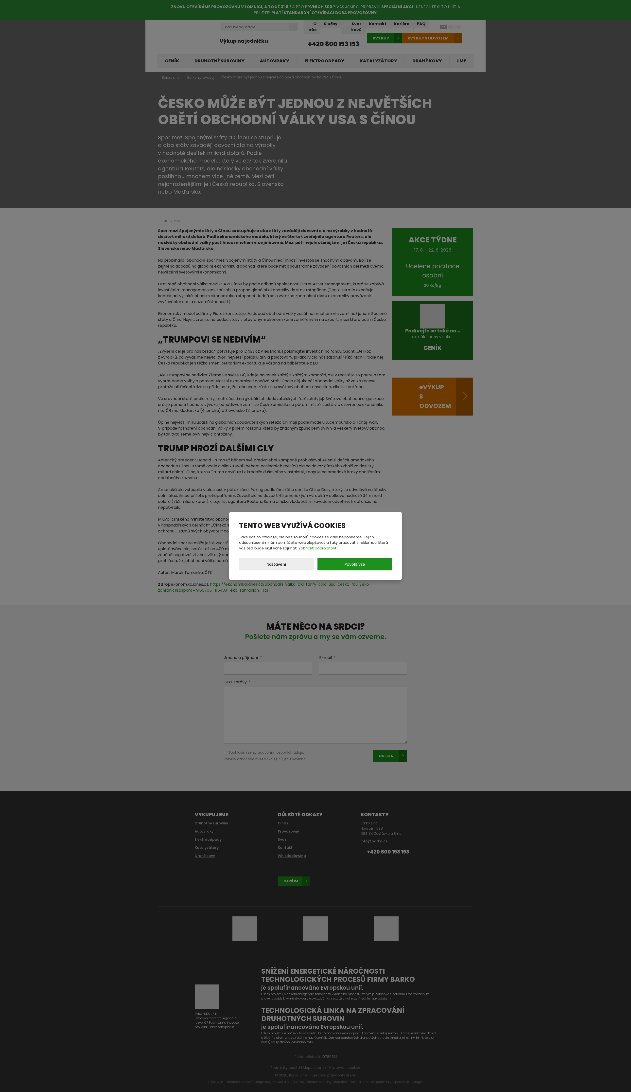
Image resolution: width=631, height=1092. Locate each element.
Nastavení (276, 564)
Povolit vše (354, 564)
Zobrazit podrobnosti (317, 548)
